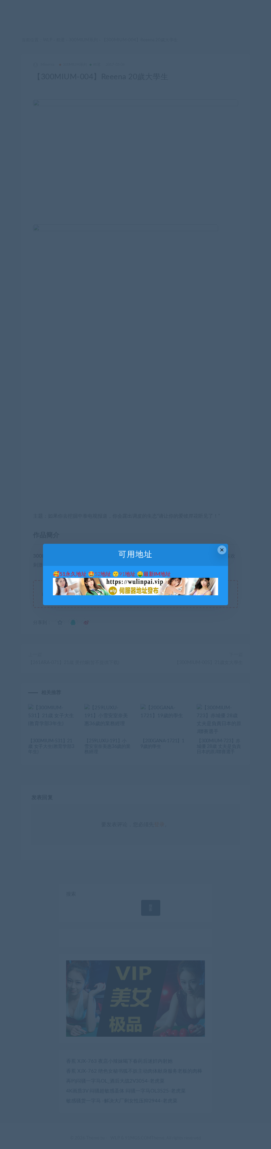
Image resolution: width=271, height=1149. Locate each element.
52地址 (103, 574)
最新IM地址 (157, 574)
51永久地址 (73, 574)
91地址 (127, 574)
